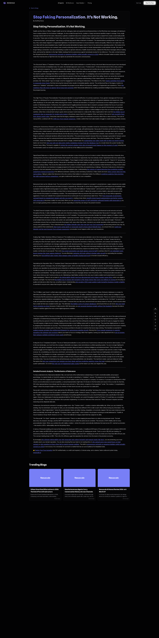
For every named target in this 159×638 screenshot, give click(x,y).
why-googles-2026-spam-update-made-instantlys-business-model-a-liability (100, 282)
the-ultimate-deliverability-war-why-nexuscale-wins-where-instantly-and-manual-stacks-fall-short (73, 439)
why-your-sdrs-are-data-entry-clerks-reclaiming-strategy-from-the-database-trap (73, 143)
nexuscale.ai (37, 452)
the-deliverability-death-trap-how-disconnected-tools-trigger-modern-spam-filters (86, 277)
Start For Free (150, 3)
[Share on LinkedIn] (155, 313)
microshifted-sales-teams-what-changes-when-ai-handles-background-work (65, 255)
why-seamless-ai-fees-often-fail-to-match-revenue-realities (60, 444)
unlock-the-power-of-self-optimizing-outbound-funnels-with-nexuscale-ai (97, 200)
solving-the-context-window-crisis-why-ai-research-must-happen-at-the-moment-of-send (88, 145)
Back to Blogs (34, 8)
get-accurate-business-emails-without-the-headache (95, 306)
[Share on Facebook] (155, 322)
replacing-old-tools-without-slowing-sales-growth (89, 253)
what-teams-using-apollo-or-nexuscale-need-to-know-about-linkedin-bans (77, 227)
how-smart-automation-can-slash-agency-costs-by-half (79, 251)
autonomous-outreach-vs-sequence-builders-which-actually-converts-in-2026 (73, 54)
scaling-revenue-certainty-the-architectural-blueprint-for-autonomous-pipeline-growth (60, 330)
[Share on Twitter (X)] (155, 316)
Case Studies (80, 3)
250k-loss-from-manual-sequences (64, 119)
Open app (138, 3)
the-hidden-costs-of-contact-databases (83, 304)
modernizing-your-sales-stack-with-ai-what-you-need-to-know (104, 140)
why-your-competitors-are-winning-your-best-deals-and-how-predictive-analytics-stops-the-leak (73, 361)
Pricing (90, 3)
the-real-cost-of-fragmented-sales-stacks (65, 363)
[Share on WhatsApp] (155, 319)
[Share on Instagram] (155, 325)
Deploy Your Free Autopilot (43, 450)
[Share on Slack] (155, 329)
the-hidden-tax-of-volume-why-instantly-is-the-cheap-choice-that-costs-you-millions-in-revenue (85, 280)
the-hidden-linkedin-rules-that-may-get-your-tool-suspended (83, 224)
